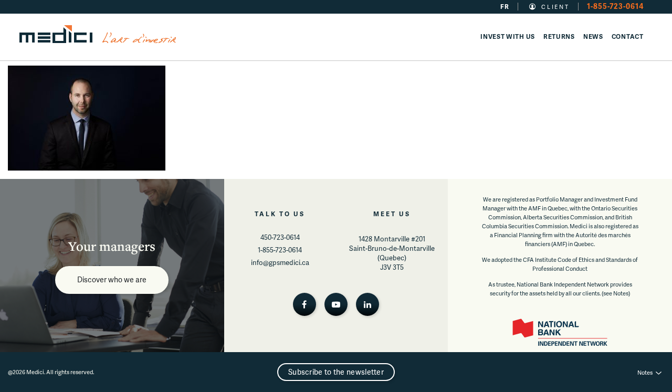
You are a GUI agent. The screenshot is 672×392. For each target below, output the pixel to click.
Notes (645, 372)
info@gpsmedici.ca (280, 262)
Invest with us (507, 36)
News (593, 36)
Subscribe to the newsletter (336, 372)
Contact (628, 36)
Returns (559, 36)
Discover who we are (111, 279)
